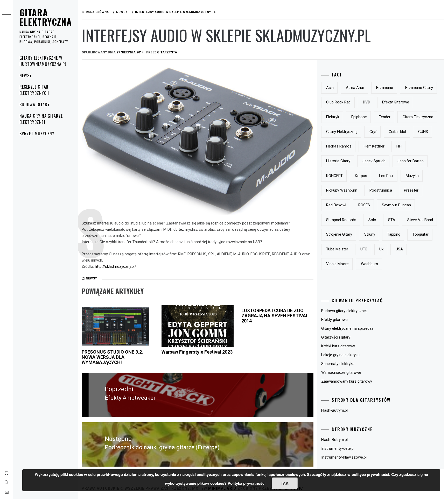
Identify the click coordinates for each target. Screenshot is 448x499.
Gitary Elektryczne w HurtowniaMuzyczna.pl (43, 61)
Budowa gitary (34, 104)
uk (381, 249)
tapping (393, 234)
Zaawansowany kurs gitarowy (346, 381)
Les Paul (386, 175)
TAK (285, 483)
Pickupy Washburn (341, 190)
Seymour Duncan (396, 205)
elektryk (332, 117)
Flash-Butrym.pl (334, 410)
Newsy (25, 75)
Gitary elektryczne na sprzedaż (347, 328)
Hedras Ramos (339, 146)
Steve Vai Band (420, 219)
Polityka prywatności (246, 483)
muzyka (412, 175)
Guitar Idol (397, 131)
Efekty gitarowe (334, 319)
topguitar (420, 234)
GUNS (423, 131)
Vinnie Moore (337, 264)
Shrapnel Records (341, 219)
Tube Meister (337, 249)
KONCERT (334, 175)
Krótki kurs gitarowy (338, 346)
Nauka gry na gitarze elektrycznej (41, 119)
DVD (366, 102)
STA (391, 219)
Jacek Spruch (374, 161)
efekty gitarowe (395, 102)
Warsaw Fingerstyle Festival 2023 (197, 352)
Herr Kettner (374, 146)
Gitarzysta (167, 52)
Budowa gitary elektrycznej (344, 310)
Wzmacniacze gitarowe (341, 372)
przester (411, 190)
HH (399, 146)
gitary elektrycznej (341, 131)
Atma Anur (355, 87)
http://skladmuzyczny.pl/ (115, 266)
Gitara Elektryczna (45, 17)
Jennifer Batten (410, 161)
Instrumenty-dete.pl (337, 448)
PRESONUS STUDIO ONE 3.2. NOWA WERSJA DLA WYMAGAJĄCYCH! (112, 357)
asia (330, 87)
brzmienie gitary (419, 87)
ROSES (364, 205)
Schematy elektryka (337, 363)
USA (399, 249)
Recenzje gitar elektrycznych (34, 90)
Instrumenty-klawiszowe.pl (344, 457)
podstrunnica (380, 190)
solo (372, 219)
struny (369, 234)
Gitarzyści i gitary (335, 337)
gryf (373, 131)
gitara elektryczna (418, 117)
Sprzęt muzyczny (36, 133)
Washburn (369, 264)
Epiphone (359, 117)
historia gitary (338, 161)
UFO (363, 249)
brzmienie (384, 87)
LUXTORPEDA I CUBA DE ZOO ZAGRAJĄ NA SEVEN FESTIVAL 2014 (275, 316)
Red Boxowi (336, 205)
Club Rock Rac (338, 102)
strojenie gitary (339, 234)
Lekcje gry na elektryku (340, 355)
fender (384, 117)
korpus (361, 175)
